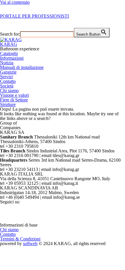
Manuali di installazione (22, 67)
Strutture (8, 104)
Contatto (8, 81)
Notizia (6, 62)
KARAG (8, 44)
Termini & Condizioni (20, 238)
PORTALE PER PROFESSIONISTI (34, 16)
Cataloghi (9, 53)
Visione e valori (14, 95)
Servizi (6, 76)
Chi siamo (9, 90)
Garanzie (8, 72)
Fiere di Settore (14, 99)
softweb (30, 243)
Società (6, 85)
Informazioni (12, 58)
